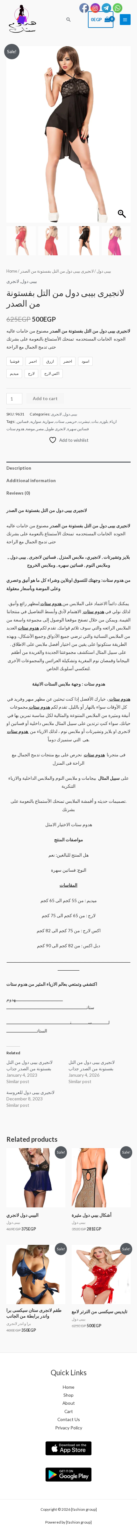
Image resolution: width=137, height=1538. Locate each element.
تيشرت (84, 421)
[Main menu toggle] (125, 19)
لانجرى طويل (55, 428)
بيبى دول (104, 271)
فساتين (23, 421)
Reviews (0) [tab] (18, 493)
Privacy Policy (68, 1427)
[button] (68, 19)
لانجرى (12, 281)
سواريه (35, 421)
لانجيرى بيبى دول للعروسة (30, 1092)
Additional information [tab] (31, 480)
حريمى (71, 421)
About (68, 1403)
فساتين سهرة (78, 428)
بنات (94, 421)
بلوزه (104, 421)
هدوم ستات (15, 428)
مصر (40, 428)
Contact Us (68, 1419)
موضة (30, 428)
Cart (68, 1411)
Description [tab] (18, 468)
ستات (59, 421)
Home (11, 271)
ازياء (113, 421)
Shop (68, 1395)
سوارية (48, 421)
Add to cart (45, 398)
